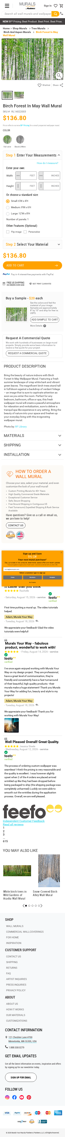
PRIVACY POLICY (15, 990)
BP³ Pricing (24, 125)
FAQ (8, 973)
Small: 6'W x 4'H (19, 200)
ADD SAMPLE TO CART (44, 319)
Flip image (16, 232)
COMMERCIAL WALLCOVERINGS (25, 931)
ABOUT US (12, 1003)
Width (9, 175)
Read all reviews (13, 824)
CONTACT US (15, 525)
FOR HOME (12, 937)
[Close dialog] (61, 552)
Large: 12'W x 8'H (20, 213)
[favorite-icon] (55, 6)
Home (12, 577)
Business (32, 577)
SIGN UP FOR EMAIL (21, 1077)
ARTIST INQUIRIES (16, 979)
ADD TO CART (15, 265)
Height (10, 186)
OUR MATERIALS (15, 1015)
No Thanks (32, 582)
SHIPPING (12, 962)
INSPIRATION (13, 943)
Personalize (34, 232)
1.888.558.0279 (16, 1047)
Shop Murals (20, 28)
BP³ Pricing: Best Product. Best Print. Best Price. (32, 21)
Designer (52, 577)
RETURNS (11, 967)
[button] (23, 905)
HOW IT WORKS (15, 1009)
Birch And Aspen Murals (17, 32)
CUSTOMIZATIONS (16, 1020)
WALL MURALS (14, 926)
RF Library (21, 426)
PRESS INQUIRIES (16, 984)
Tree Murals (38, 28)
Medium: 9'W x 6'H (21, 207)
